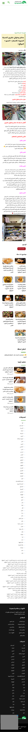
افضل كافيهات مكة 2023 (21, 585)
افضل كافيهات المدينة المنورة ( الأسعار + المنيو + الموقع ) (14, 587)
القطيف (21, 473)
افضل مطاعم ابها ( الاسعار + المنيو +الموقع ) (17, 575)
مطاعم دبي (12, 627)
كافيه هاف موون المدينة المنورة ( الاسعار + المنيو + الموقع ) (7, 380)
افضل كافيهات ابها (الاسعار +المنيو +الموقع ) (17, 588)
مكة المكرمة (20, 545)
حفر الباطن (21, 518)
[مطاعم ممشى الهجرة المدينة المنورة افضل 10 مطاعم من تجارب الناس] (20, 389)
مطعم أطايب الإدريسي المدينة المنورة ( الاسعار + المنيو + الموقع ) (21, 269)
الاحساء (21, 428)
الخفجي (21, 447)
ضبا (22, 537)
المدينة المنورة (20, 484)
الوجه (22, 497)
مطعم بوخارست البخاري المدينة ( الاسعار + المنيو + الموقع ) (21, 288)
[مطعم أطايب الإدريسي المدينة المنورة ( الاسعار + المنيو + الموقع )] (20, 370)
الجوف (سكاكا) (20, 439)
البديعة (21, 434)
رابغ (22, 532)
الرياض (21, 457)
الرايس (22, 455)
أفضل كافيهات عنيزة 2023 (21, 592)
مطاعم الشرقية (22, 627)
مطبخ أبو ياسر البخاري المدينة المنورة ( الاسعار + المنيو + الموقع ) (8, 288)
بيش (22, 503)
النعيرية (21, 489)
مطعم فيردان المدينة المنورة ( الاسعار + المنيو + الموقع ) (20, 340)
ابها (22, 423)
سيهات (21, 534)
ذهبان (22, 526)
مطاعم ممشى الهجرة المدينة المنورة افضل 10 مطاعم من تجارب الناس (8, 269)
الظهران (21, 465)
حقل (22, 521)
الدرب (22, 449)
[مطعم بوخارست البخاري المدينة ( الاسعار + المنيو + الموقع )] (20, 399)
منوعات (21, 548)
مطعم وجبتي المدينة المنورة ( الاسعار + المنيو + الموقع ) (21, 321)
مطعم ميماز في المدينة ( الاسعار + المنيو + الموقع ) (7, 305)
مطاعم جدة (22, 630)
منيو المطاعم (22, 622)
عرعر (22, 540)
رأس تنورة (21, 529)
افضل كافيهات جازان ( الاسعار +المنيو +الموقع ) (16, 594)
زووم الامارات (11, 630)
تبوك (22, 505)
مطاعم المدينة (21, 249)
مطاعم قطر (22, 636)
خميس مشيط (20, 524)
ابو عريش (21, 426)
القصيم (21, 471)
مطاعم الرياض (11, 624)
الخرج (22, 444)
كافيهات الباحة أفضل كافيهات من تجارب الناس (16, 598)
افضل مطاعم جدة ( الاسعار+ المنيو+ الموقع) (17, 564)
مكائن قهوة (21, 542)
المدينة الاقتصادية (19, 481)
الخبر (22, 441)
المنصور (21, 487)
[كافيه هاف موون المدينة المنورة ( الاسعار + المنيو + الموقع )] (20, 380)
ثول (22, 508)
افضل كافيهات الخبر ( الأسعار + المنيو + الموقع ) (16, 596)
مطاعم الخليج (22, 633)
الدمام (21, 452)
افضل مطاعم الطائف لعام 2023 (19, 579)
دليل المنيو (12, 622)
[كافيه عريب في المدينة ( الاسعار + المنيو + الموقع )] (20, 409)
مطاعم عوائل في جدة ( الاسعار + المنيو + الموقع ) (16, 566)
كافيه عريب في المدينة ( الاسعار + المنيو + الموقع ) (8, 409)
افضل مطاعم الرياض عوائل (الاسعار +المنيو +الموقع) (15, 562)
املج (22, 500)
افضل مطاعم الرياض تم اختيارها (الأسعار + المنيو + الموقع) (14, 560)
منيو (22, 550)
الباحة (22, 431)
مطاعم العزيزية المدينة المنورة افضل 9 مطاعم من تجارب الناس (8, 322)
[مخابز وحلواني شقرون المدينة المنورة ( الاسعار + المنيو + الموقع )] (14, 58)
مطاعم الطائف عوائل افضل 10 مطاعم (18, 577)
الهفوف (21, 495)
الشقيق (21, 460)
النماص (21, 492)
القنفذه (21, 476)
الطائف (21, 463)
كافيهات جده (11, 633)
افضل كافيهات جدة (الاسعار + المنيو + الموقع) (16, 583)
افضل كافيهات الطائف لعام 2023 (19, 590)
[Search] (8, 2)
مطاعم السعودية (21, 624)
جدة (22, 513)
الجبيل (22, 436)
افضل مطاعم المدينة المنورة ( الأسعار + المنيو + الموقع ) (14, 568)
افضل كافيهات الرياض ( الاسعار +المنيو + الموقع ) (16, 581)
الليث (22, 479)
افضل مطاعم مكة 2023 (21, 573)
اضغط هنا (21, 96)
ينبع (22, 553)
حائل (22, 516)
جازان (22, 511)
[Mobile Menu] (3, 3)
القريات (21, 468)
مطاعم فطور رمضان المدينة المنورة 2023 (21, 304)
